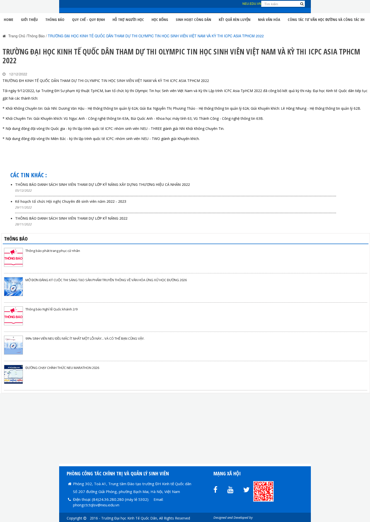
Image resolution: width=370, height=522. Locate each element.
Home (8, 19)
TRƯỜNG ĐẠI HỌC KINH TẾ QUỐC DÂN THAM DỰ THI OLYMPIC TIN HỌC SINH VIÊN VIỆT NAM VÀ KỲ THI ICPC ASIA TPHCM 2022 (156, 35)
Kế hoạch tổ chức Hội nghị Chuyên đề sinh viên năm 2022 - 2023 (70, 201)
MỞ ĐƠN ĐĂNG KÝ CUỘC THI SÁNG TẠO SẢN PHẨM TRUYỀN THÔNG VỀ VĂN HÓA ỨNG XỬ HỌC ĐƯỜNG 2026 (106, 280)
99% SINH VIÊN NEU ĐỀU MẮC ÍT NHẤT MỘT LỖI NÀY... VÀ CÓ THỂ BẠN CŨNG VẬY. (84, 338)
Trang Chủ (16, 35)
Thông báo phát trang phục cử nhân (52, 250)
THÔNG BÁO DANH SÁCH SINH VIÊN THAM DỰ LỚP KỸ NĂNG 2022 (71, 218)
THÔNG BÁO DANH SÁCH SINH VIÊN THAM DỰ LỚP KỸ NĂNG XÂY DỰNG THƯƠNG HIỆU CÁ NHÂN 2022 (102, 184)
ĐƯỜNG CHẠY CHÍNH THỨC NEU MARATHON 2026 (62, 367)
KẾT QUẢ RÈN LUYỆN (234, 19)
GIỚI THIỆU (29, 19)
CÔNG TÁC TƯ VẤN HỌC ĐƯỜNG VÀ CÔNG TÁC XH (326, 19)
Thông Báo (36, 35)
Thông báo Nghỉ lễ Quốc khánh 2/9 (51, 309)
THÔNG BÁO (54, 19)
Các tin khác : (28, 175)
